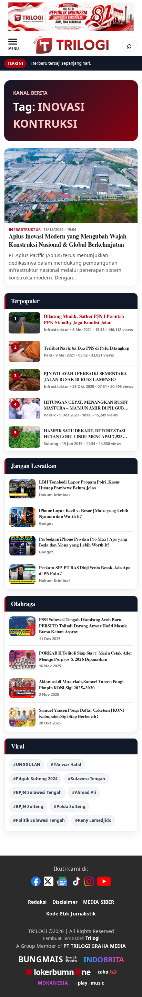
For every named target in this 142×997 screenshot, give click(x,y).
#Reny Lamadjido (93, 820)
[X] (48, 881)
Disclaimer (65, 902)
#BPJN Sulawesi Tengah (37, 792)
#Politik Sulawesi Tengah (39, 820)
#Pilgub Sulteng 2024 (35, 779)
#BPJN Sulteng (28, 806)
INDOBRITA (103, 959)
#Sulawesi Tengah (86, 779)
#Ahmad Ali (84, 792)
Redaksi (37, 902)
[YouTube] (104, 881)
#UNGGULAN (26, 764)
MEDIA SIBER (98, 902)
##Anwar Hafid (66, 764)
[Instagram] (89, 881)
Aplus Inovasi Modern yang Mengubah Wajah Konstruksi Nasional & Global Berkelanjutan (67, 240)
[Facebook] (36, 881)
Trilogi (92, 938)
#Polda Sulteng (69, 806)
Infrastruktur (25, 229)
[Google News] (62, 881)
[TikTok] (76, 881)
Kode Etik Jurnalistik (71, 913)
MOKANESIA (53, 983)
